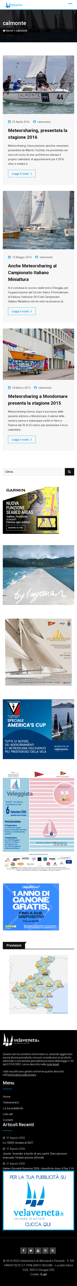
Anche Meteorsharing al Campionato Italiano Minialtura (32, 272)
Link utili (8, 1114)
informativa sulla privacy (21, 1074)
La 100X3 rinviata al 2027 (18, 1142)
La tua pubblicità (13, 1108)
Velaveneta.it (11, 1102)
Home (9, 30)
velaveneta (43, 122)
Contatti (8, 1120)
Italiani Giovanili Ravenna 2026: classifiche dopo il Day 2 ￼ (38, 1168)
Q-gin (43, 1274)
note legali (53, 1064)
